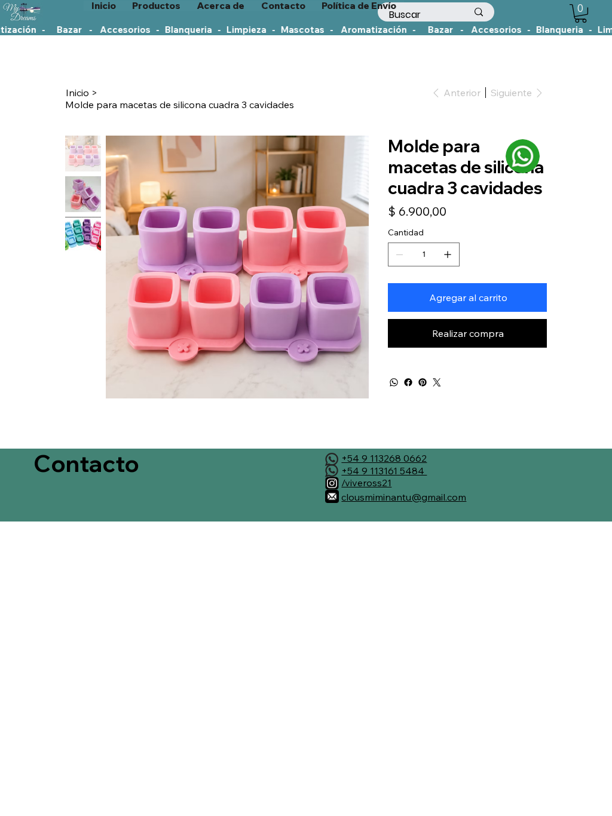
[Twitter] (437, 382)
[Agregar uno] (448, 254)
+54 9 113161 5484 (384, 471)
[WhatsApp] (394, 382)
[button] (581, 13)
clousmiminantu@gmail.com (403, 497)
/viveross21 (366, 483)
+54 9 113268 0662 (384, 458)
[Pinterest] (423, 382)
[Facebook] (408, 382)
